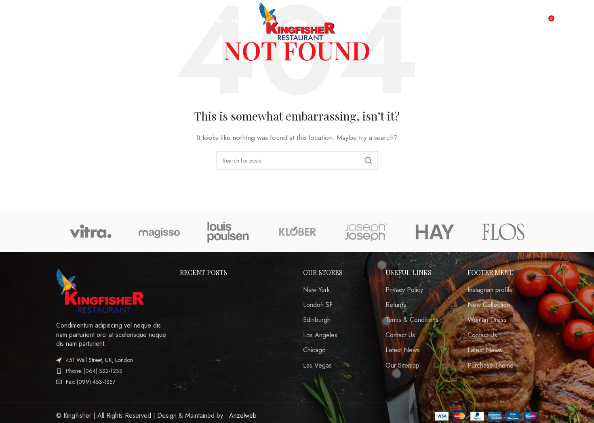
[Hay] (434, 232)
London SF (318, 304)
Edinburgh (317, 319)
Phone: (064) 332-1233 (94, 371)
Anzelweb (243, 415)
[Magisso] (159, 232)
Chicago (314, 350)
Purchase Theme (491, 365)
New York (316, 290)
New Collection (489, 304)
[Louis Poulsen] (228, 232)
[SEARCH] (368, 160)
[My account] (530, 21)
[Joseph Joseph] (365, 232)
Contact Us (400, 335)
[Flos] (503, 232)
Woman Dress (487, 319)
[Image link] (100, 289)
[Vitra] (90, 232)
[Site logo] (297, 20)
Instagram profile (490, 290)
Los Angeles (320, 335)
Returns (395, 304)
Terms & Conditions (411, 319)
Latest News (402, 350)
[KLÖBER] (297, 232)
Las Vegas (317, 365)
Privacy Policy (404, 290)
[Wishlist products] (41, 21)
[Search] (25, 21)
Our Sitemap (402, 365)
